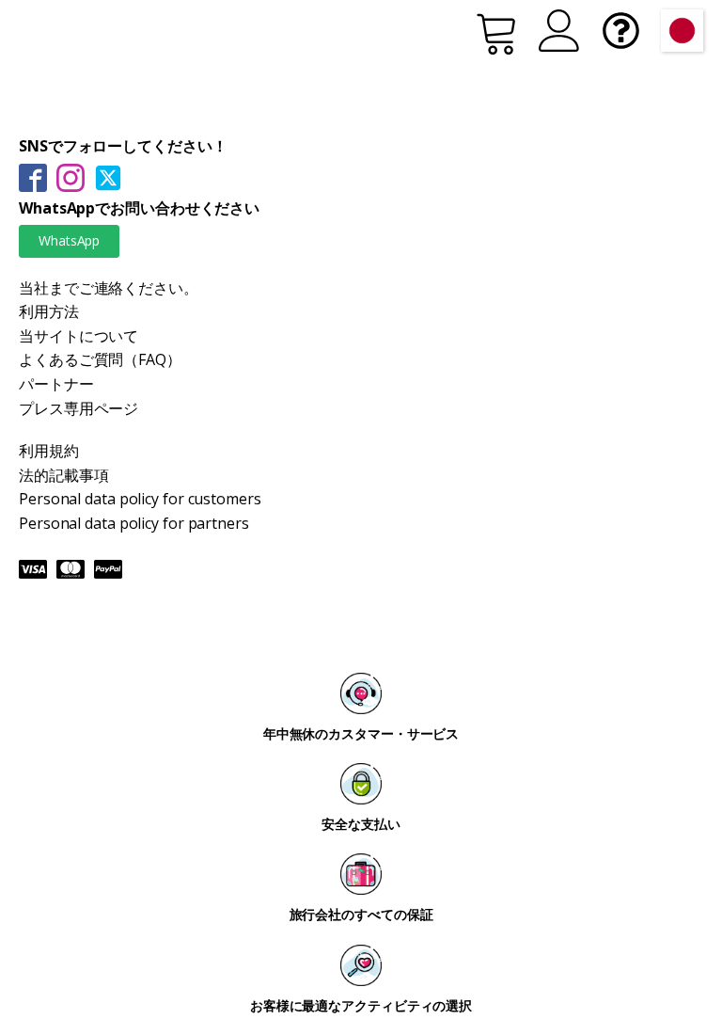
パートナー (56, 384)
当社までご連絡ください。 (108, 288)
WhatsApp (69, 240)
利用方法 (49, 311)
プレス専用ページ (78, 408)
